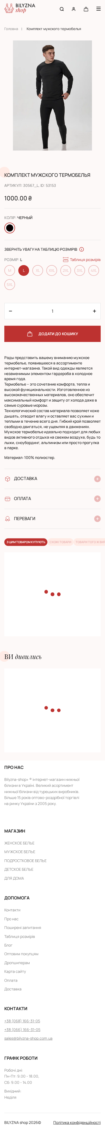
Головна (11, 28)
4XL (94, 270)
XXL (52, 270)
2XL (66, 270)
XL (38, 270)
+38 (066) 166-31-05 (22, 1029)
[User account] (73, 8)
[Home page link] (19, 8)
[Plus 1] (10, 311)
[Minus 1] (94, 311)
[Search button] (62, 8)
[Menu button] (98, 8)
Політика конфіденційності (77, 1122)
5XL (10, 284)
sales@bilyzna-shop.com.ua (28, 1038)
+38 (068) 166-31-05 (22, 1020)
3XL (80, 270)
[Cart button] (86, 8)
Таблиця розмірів (85, 259)
